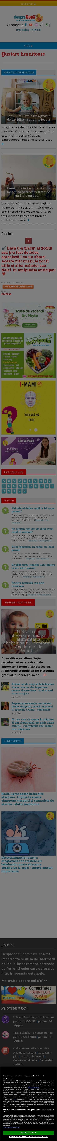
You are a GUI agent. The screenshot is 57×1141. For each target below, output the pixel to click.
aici (15, 1099)
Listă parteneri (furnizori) (11, 1127)
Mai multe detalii (33, 1087)
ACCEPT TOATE (28, 1133)
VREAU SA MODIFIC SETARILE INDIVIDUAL (28, 1136)
